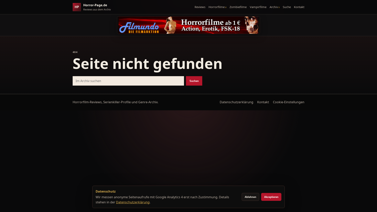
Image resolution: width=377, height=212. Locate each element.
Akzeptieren (271, 197)
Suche (287, 7)
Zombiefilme (238, 7)
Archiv (274, 7)
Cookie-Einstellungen (288, 102)
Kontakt (299, 7)
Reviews (200, 7)
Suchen (194, 81)
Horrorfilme (217, 7)
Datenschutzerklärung (236, 102)
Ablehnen (250, 197)
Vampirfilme (258, 7)
